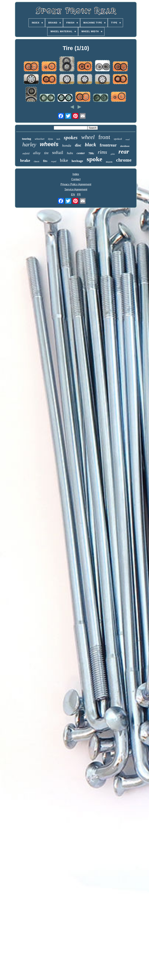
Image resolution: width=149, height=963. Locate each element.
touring (26, 138)
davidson (124, 146)
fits (45, 161)
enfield (26, 153)
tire (46, 153)
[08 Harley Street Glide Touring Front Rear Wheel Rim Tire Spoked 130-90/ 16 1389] (47, 98)
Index (76, 174)
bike (64, 160)
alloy (37, 153)
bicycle (109, 162)
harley (29, 144)
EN (73, 194)
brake (25, 160)
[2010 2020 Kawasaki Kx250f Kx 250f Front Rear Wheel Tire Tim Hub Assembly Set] (66, 64)
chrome (124, 160)
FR (79, 194)
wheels (49, 144)
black (90, 144)
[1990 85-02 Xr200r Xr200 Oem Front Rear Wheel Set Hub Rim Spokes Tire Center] (84, 66)
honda (66, 145)
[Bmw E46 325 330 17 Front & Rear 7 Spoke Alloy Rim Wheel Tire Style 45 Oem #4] (66, 79)
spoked (118, 138)
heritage (77, 161)
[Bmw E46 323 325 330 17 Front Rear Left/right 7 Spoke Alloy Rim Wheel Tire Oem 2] (31, 79)
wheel (88, 137)
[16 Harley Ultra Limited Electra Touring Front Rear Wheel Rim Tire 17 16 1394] (100, 98)
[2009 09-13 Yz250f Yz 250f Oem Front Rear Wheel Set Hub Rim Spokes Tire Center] (31, 94)
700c (91, 153)
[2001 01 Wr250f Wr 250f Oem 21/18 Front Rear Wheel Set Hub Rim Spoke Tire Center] (31, 66)
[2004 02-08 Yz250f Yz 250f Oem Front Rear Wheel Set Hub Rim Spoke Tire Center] (82, 97)
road (128, 139)
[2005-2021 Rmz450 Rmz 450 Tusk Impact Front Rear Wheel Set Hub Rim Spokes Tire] (49, 79)
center (81, 153)
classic (36, 161)
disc (78, 145)
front (104, 137)
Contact (75, 179)
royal (53, 161)
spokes (71, 137)
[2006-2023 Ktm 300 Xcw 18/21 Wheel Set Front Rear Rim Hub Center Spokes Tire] (120, 79)
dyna (50, 139)
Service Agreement (76, 189)
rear (123, 151)
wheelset (39, 138)
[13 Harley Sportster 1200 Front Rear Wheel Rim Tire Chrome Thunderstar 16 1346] (65, 98)
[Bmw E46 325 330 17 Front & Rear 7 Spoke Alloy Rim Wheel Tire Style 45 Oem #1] (102, 79)
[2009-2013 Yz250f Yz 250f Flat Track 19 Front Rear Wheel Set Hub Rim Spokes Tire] (120, 66)
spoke (94, 159)
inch (58, 139)
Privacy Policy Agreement (76, 184)
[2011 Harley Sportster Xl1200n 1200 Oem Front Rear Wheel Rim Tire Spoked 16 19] (102, 66)
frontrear (108, 145)
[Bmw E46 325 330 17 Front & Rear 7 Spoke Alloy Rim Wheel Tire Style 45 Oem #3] (84, 79)
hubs (70, 153)
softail (57, 152)
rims (102, 152)
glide (113, 154)
